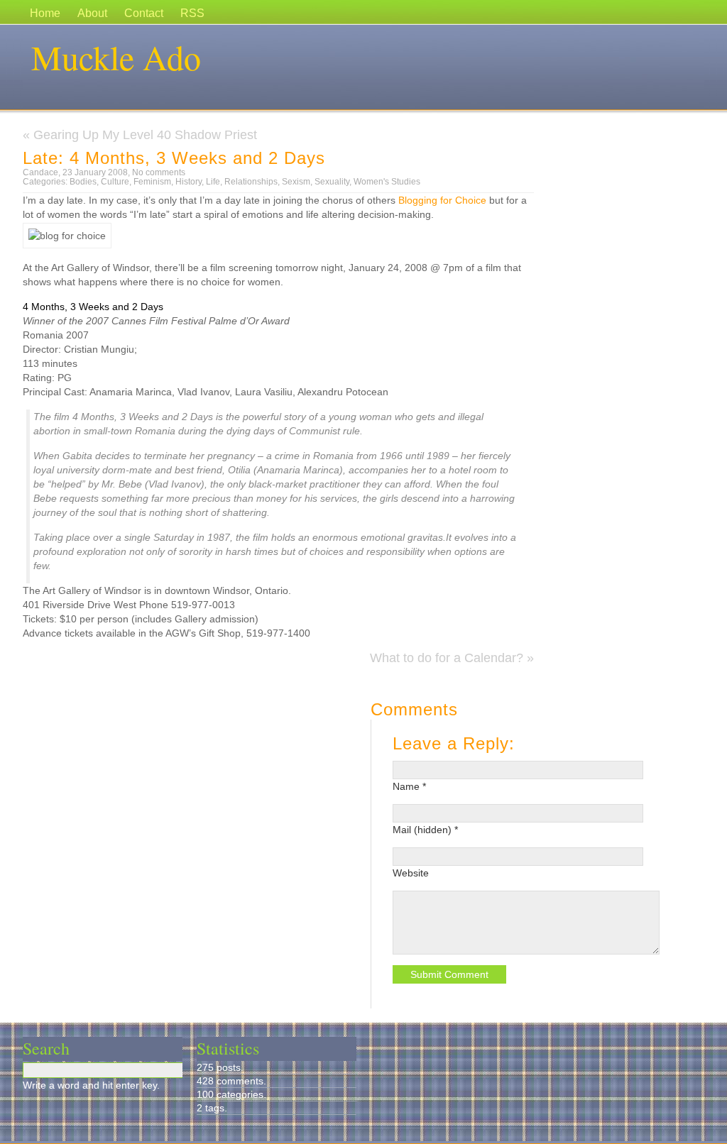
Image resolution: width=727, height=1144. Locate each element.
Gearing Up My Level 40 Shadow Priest (145, 135)
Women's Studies (387, 182)
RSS (192, 13)
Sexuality (332, 182)
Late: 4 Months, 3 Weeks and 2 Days (174, 157)
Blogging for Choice (442, 200)
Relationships (251, 182)
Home (45, 13)
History (188, 182)
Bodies (83, 182)
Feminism (152, 182)
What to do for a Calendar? (446, 658)
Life (213, 182)
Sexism (296, 182)
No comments (158, 172)
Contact (143, 13)
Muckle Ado (116, 56)
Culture (115, 182)
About (92, 13)
